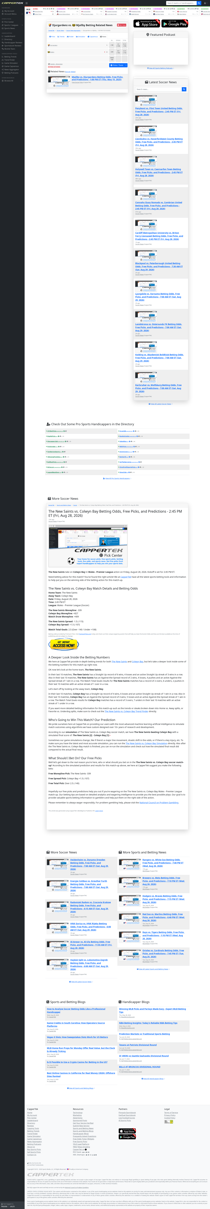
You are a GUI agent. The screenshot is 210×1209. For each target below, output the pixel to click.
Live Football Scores (127, 1118)
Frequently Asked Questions (84, 1136)
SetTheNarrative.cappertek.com (131, 1039)
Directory (8, 39)
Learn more (99, 811)
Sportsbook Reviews (12, 45)
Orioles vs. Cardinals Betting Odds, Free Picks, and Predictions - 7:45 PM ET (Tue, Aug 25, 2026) (163, 953)
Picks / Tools (118, 65)
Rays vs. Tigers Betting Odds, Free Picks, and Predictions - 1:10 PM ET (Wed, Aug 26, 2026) (163, 935)
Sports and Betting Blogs (83, 1131)
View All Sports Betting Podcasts (161, 68)
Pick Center (9, 22)
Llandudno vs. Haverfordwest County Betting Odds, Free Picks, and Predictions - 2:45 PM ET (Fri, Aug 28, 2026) (159, 142)
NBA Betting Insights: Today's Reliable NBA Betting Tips (148, 1022)
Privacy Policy (169, 1115)
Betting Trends (10, 56)
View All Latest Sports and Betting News (153, 969)
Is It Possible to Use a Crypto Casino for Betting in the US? (77, 1062)
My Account (9, 11)
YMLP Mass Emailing (81, 1147)
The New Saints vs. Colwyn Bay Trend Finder (126, 711)
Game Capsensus (11, 66)
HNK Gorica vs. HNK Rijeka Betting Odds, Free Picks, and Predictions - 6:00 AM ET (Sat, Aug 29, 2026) (90, 926)
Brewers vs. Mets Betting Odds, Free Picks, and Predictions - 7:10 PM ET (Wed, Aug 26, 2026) (164, 881)
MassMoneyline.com (128, 1017)
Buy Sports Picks (34, 1149)
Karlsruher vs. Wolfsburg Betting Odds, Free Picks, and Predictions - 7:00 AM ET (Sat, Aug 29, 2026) (158, 388)
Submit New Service (81, 1126)
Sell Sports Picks (34, 1152)
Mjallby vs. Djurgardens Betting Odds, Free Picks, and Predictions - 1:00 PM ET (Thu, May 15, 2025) (97, 78)
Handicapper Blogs (81, 1133)
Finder (71, 37)
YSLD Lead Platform (81, 1144)
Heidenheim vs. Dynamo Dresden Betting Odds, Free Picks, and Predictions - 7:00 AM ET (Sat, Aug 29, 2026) (89, 864)
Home (29, 1112)
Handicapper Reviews (13, 42)
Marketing (77, 1115)
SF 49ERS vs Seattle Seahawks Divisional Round (144, 1055)
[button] (205, 3)
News (104, 37)
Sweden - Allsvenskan (56, 64)
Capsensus (94, 37)
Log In (12, 1206)
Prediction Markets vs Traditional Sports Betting (144, 1033)
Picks (53, 37)
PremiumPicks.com (85, 634)
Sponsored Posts (80, 1120)
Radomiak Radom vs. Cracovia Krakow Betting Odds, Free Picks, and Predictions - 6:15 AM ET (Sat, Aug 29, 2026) (90, 907)
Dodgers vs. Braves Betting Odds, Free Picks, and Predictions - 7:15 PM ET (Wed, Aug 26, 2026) (164, 899)
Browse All (8, 81)
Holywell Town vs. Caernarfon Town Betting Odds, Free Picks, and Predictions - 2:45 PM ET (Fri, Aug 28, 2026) (159, 172)
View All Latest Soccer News (81, 982)
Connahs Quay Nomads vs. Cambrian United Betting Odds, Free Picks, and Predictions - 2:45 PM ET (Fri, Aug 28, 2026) (158, 205)
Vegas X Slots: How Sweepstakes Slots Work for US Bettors (77, 1037)
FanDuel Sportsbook (127, 1115)
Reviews (30, 1126)
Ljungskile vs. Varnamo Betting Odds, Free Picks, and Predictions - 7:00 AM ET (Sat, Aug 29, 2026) (158, 297)
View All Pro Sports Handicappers (117, 478)
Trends (62, 37)
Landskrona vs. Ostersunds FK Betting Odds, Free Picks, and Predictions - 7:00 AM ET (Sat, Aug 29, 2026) (158, 327)
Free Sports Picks (80, 1141)
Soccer (75, 505)
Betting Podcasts (11, 73)
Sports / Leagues (11, 25)
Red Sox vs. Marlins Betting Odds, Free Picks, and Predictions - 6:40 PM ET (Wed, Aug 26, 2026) (164, 917)
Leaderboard (9, 36)
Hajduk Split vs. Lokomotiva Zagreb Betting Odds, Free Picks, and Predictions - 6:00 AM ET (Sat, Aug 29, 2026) (89, 964)
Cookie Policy (169, 1118)
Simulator (81, 37)
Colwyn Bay (137, 661)
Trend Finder (9, 60)
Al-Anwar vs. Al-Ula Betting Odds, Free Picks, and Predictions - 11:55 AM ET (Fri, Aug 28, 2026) (91, 945)
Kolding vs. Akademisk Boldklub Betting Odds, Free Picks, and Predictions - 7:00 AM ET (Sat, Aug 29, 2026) (159, 357)
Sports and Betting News (64, 505)
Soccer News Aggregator (73, 30)
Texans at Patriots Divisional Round (138, 1044)
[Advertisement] (114, 824)
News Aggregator (11, 69)
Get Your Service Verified (83, 1123)
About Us (31, 1147)
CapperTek (51, 30)
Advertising (77, 1118)
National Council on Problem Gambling (158, 802)
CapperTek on (78, 1149)
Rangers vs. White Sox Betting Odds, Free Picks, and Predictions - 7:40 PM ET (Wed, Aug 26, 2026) (163, 863)
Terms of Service (171, 1112)
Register (4, 1206)
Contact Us (31, 1155)
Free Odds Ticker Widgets (83, 1139)
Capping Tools (33, 1128)
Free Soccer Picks (77, 82)
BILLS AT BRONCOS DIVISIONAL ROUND (139, 1066)
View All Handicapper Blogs (153, 1079)
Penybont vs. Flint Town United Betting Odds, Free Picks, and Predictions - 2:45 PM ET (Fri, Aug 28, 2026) (159, 111)
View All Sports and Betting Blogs (81, 1088)
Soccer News (60, 30)
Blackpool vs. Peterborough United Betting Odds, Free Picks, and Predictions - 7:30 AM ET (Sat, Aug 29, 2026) (159, 266)
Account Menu (10, 14)
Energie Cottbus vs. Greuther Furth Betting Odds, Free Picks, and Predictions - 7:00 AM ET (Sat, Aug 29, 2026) (89, 886)
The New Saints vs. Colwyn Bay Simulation (146, 743)
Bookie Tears (9, 49)
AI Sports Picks (125, 1120)
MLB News (146, 871)
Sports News (9, 28)
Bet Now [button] (123, 25)
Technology (77, 1112)
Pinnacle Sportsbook (127, 1112)
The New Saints (119, 661)
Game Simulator (11, 63)
